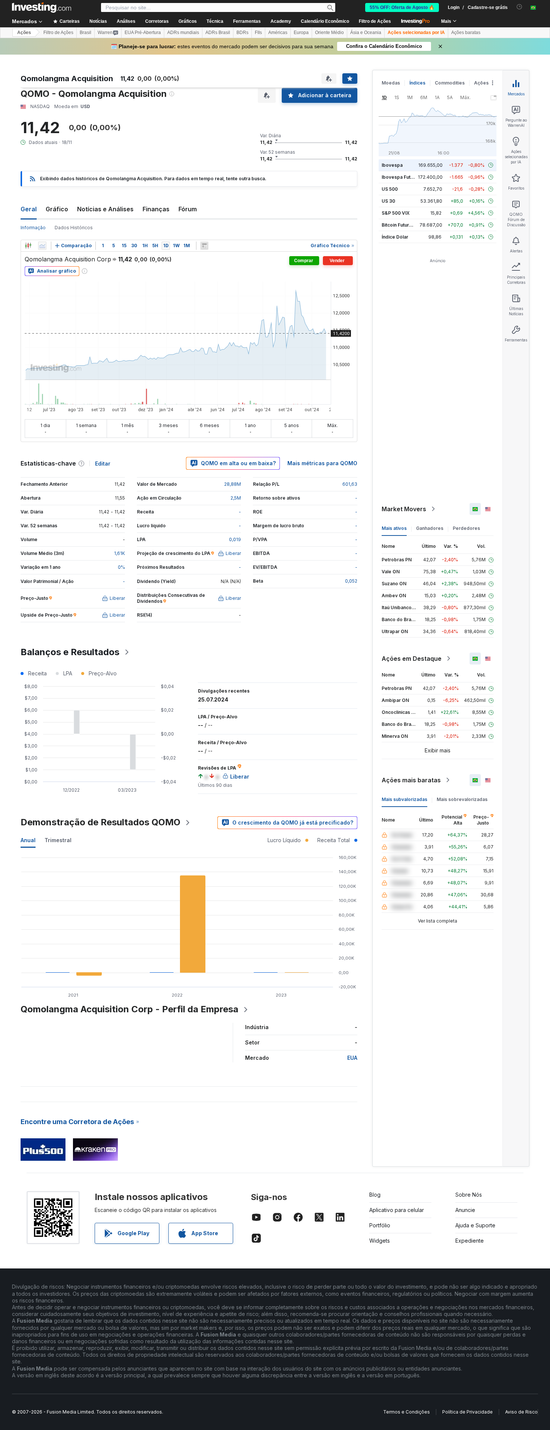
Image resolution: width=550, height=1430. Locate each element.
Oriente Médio (329, 32)
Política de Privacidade (467, 1412)
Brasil (85, 32)
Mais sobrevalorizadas (462, 799)
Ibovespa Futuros (401, 177)
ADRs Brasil (217, 32)
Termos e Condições (406, 1412)
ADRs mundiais (183, 32)
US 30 (388, 201)
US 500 (390, 189)
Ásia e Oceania (365, 32)
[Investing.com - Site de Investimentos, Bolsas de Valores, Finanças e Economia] (41, 7)
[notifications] (519, 6)
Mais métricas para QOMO (322, 463)
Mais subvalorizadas (404, 799)
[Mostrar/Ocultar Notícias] (204, 246)
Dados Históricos (74, 227)
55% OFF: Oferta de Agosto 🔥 (402, 7)
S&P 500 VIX (396, 213)
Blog (375, 1194)
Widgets (379, 1240)
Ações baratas (465, 32)
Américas (277, 32)
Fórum (187, 209)
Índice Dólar (395, 237)
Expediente (469, 1240)
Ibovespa (392, 165)
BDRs (242, 32)
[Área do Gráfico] (42, 246)
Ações (24, 32)
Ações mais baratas (411, 780)
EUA (352, 1058)
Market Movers (404, 509)
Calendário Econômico (325, 21)
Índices (417, 83)
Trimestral (58, 840)
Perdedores (466, 528)
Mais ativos (394, 528)
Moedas (391, 83)
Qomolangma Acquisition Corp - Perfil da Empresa (129, 1009)
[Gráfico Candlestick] (28, 246)
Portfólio (379, 1225)
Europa (301, 32)
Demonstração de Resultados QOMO (100, 822)
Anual (28, 840)
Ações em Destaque (411, 658)
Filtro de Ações (375, 21)
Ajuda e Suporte (475, 1225)
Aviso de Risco (521, 1412)
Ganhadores (429, 528)
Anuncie (465, 1210)
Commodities (450, 83)
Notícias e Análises (105, 209)
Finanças (156, 209)
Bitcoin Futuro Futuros (406, 225)
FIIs (258, 32)
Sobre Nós (468, 1194)
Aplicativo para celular (396, 1210)
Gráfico (57, 209)
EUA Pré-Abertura (143, 32)
